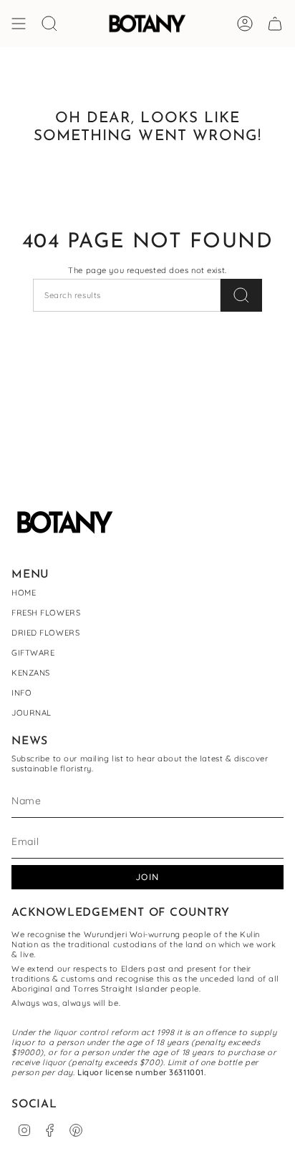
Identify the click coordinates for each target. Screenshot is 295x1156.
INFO (21, 693)
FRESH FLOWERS (45, 613)
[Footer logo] (65, 522)
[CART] (275, 23)
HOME (23, 593)
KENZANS (30, 673)
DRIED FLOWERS (45, 633)
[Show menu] (18, 23)
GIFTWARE (32, 653)
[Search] (241, 295)
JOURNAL (31, 713)
